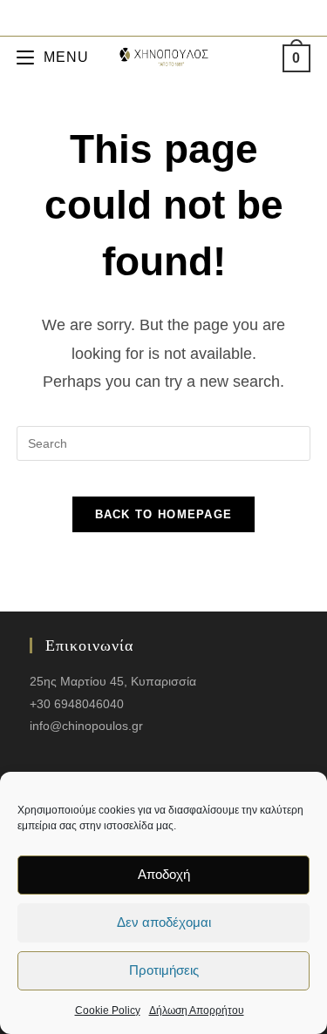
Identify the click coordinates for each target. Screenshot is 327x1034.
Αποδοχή (164, 874)
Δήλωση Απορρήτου (196, 1010)
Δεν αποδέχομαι (164, 922)
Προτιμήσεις (164, 970)
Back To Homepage (164, 514)
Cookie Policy (107, 1010)
